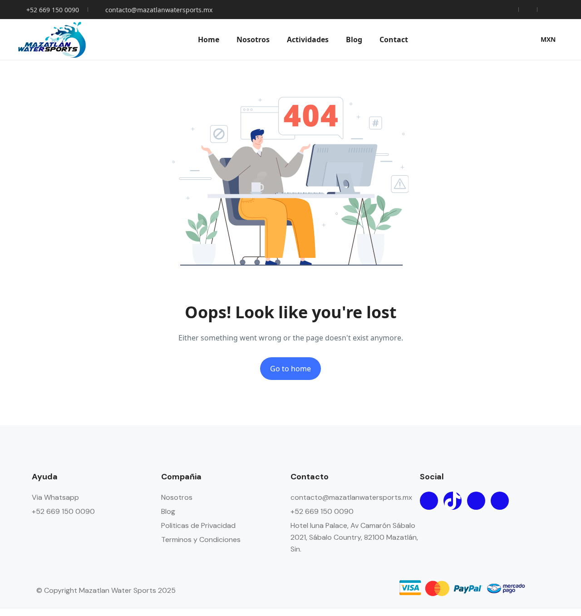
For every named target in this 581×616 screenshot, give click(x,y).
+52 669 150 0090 (52, 9)
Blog (354, 39)
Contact (393, 39)
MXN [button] (548, 39)
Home (208, 39)
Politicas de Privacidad (198, 525)
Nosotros (253, 39)
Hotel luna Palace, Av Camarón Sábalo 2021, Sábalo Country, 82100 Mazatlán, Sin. (354, 537)
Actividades (308, 39)
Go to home (290, 369)
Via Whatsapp (55, 497)
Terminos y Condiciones (201, 539)
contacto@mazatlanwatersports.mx (158, 9)
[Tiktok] (452, 501)
